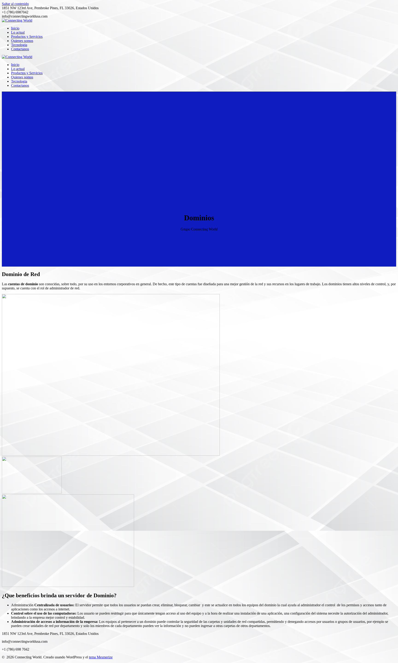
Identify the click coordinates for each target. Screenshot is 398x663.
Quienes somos (22, 41)
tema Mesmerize (101, 657)
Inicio (15, 28)
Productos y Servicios (27, 37)
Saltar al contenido (15, 4)
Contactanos (20, 49)
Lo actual (18, 32)
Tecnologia (19, 45)
